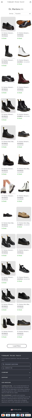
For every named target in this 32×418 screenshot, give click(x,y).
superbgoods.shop (7, 385)
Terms (17, 412)
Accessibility (26, 412)
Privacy (20, 412)
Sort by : (11, 13)
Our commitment (6, 395)
